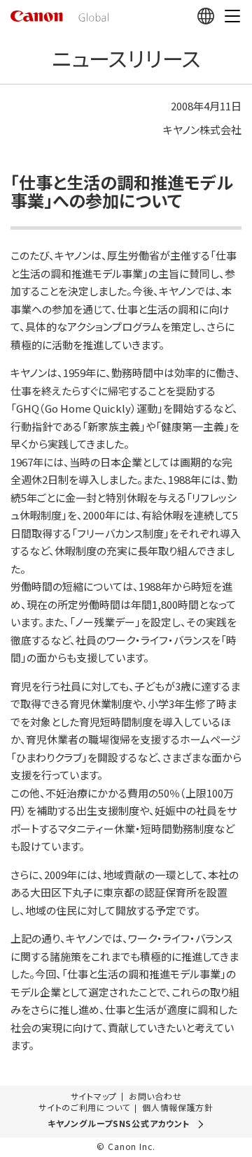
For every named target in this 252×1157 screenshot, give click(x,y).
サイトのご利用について (84, 1107)
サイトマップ (94, 1096)
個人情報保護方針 (178, 1107)
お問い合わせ (155, 1096)
